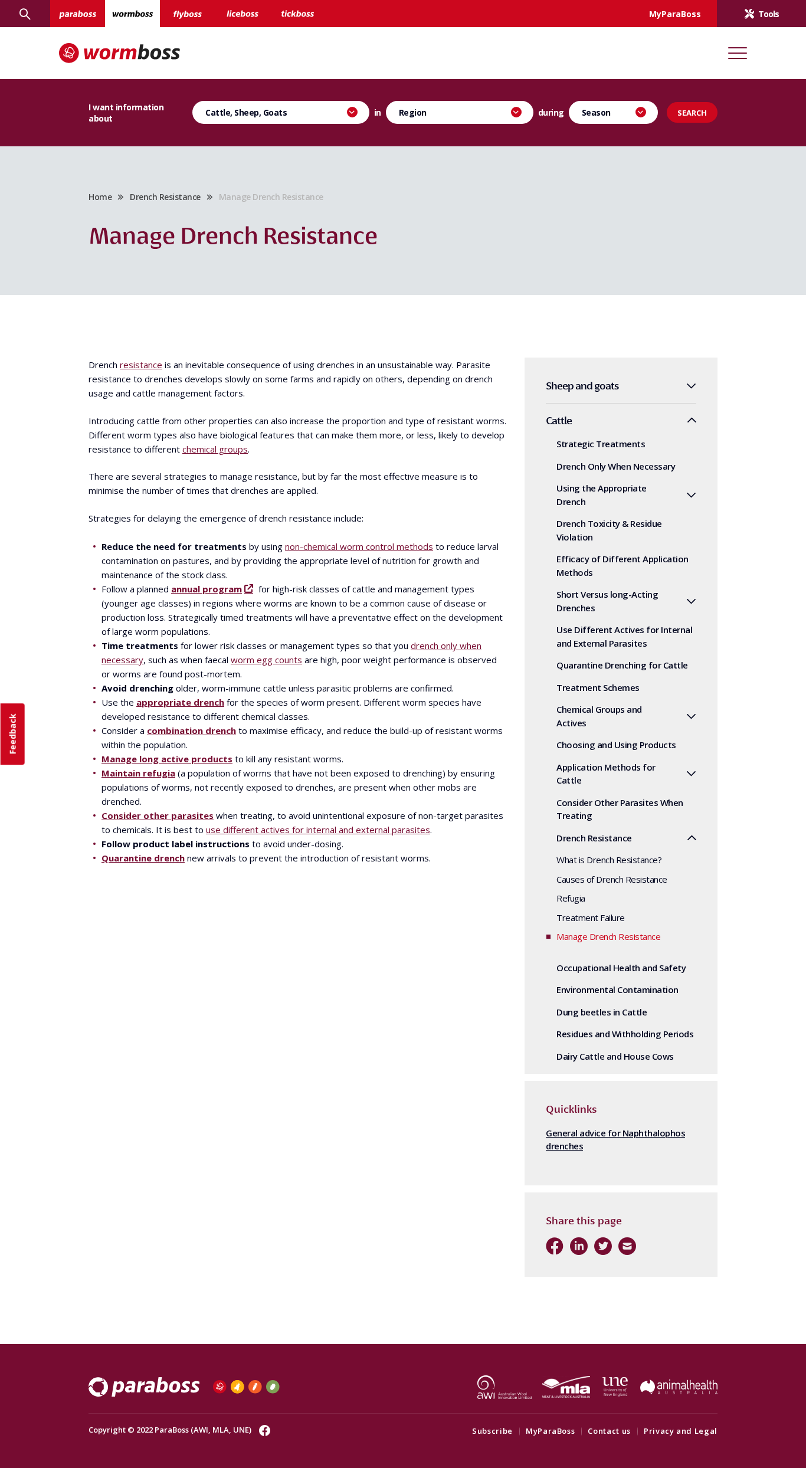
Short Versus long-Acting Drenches (607, 601)
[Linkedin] (579, 1246)
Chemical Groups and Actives (599, 716)
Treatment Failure (590, 917)
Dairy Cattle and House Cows (615, 1056)
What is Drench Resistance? (608, 860)
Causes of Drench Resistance (611, 879)
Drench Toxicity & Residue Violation (609, 530)
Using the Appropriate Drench (601, 494)
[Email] (627, 1246)
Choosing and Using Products (616, 745)
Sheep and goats (582, 385)
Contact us (609, 1431)
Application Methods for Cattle (606, 774)
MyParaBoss (550, 1431)
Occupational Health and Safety (621, 968)
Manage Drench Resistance (608, 936)
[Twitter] (603, 1246)
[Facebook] (554, 1246)
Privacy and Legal (680, 1431)
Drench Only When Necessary (615, 466)
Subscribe (492, 1431)
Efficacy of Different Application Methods (622, 565)
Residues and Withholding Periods (624, 1034)
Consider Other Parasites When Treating (619, 809)
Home (100, 196)
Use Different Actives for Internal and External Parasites (624, 636)
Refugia (570, 898)
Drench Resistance (165, 196)
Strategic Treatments (600, 444)
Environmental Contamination (617, 989)
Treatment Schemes (598, 687)
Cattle (559, 420)
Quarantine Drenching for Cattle (622, 665)
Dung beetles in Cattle (601, 1012)
